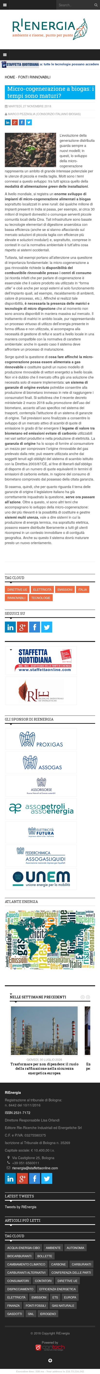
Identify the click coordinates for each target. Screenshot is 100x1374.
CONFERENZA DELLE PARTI (71, 1272)
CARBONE (58, 1264)
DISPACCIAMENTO (20, 1289)
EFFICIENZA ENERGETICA (57, 1289)
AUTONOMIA (75, 1248)
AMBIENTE (53, 1248)
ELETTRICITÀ (42, 589)
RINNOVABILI (16, 598)
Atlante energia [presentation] (21, 901)
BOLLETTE (44, 1256)
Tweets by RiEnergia (20, 1206)
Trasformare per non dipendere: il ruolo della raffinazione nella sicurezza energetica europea (44, 1068)
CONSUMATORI (18, 1281)
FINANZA (13, 1305)
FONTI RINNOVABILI (34, 77)
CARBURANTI (81, 1264)
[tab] (50, 902)
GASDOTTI (14, 1314)
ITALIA (82, 589)
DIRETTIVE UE (17, 589)
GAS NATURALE (63, 1305)
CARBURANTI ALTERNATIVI (26, 1272)
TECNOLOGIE (40, 598)
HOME (10, 77)
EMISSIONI (65, 589)
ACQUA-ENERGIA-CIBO (23, 1248)
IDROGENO (48, 1314)
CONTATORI (43, 1281)
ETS (55, 1297)
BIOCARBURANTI (19, 1256)
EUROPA (70, 1297)
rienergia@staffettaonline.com (35, 1167)
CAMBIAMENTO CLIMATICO (26, 1264)
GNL (31, 1314)
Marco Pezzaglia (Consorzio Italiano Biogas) (44, 114)
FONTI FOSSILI (36, 1305)
